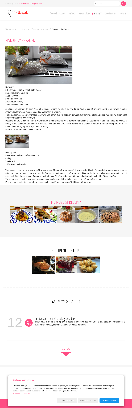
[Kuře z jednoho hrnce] (22, 214)
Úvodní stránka (57, 13)
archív (66, 349)
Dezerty (98, 13)
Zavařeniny (110, 13)
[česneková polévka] (87, 214)
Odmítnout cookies (88, 400)
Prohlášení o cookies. (21, 393)
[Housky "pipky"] (88, 265)
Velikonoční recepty (40, 29)
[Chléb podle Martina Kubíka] (43, 265)
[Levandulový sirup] (66, 265)
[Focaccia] (110, 214)
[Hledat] (123, 3)
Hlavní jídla (84, 13)
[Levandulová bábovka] (66, 214)
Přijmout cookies (109, 400)
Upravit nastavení (67, 400)
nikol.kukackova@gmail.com (30, 3)
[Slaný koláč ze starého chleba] (45, 214)
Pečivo (72, 13)
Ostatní (123, 13)
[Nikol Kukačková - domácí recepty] (21, 13)
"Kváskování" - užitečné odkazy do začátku (55, 319)
